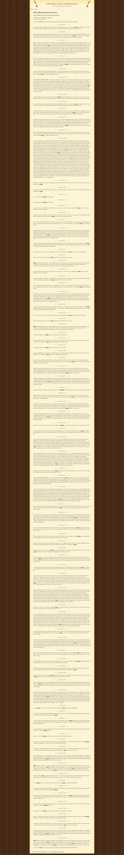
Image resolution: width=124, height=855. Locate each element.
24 (61, 21)
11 (44, 21)
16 (51, 21)
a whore (41, 184)
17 (52, 21)
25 (62, 21)
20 (56, 21)
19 (54, 21)
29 (67, 21)
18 (53, 21)
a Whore (67, 64)
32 (71, 21)
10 (43, 21)
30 (69, 21)
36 (76, 21)
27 (65, 21)
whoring (62, 390)
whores (74, 35)
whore (76, 27)
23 (60, 21)
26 (63, 21)
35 (75, 21)
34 (74, 21)
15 (49, 21)
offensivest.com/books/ (62, 3)
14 (48, 21)
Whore (59, 97)
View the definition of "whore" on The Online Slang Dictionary (46, 15)
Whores (71, 720)
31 (70, 21)
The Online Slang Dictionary (58, 851)
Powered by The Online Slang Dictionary (62, 6)
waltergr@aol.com (42, 851)
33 (72, 21)
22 (58, 21)
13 (47, 21)
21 (57, 21)
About (35, 9)
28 (66, 21)
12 (45, 21)
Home (32, 9)
